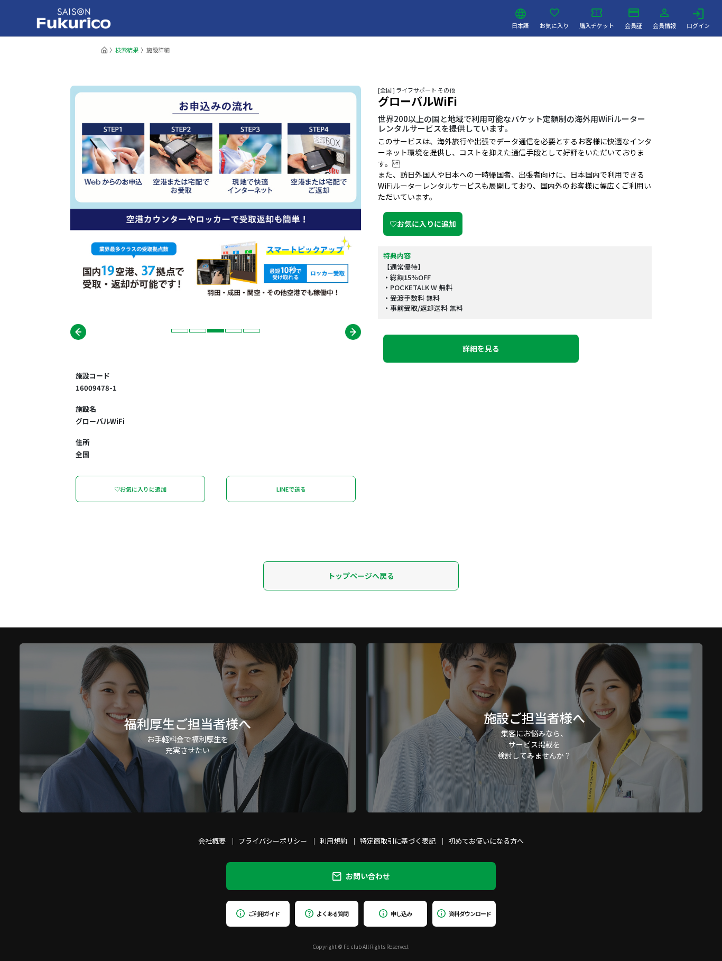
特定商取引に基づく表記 (398, 841)
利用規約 (333, 841)
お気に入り (554, 25)
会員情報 (664, 25)
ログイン (698, 25)
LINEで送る (291, 489)
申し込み (401, 913)
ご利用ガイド (263, 913)
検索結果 (126, 49)
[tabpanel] (215, 195)
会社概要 (212, 841)
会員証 (633, 25)
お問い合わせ (368, 876)
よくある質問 (332, 913)
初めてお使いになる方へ (486, 841)
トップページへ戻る (361, 575)
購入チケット (596, 25)
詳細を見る (480, 348)
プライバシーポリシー (272, 841)
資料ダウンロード (469, 913)
